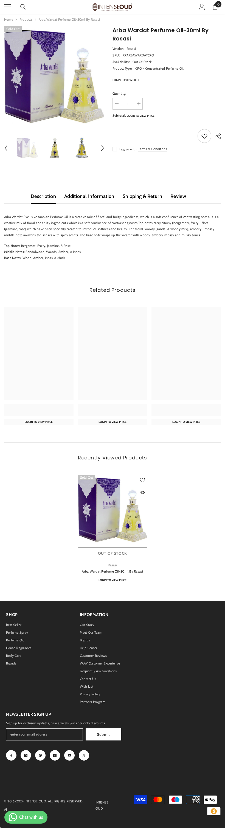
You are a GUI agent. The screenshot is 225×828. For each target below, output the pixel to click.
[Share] (216, 136)
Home (8, 19)
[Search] (23, 7)
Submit (103, 734)
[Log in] (202, 7)
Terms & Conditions (152, 149)
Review (178, 196)
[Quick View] (142, 492)
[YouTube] (69, 755)
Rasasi (131, 49)
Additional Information (89, 196)
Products (25, 19)
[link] (39, 413)
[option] (54, 76)
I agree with (128, 149)
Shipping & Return (142, 196)
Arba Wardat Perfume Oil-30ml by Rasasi (112, 571)
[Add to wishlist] (204, 136)
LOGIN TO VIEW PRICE (126, 80)
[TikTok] (55, 755)
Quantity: (119, 93)
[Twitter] (84, 755)
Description (43, 196)
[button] (6, 148)
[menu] (7, 7)
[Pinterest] (40, 755)
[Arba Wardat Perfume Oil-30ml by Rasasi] (112, 509)
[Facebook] (11, 755)
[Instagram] (26, 755)
